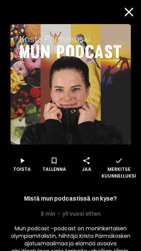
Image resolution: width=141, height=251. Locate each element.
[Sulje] (128, 12)
